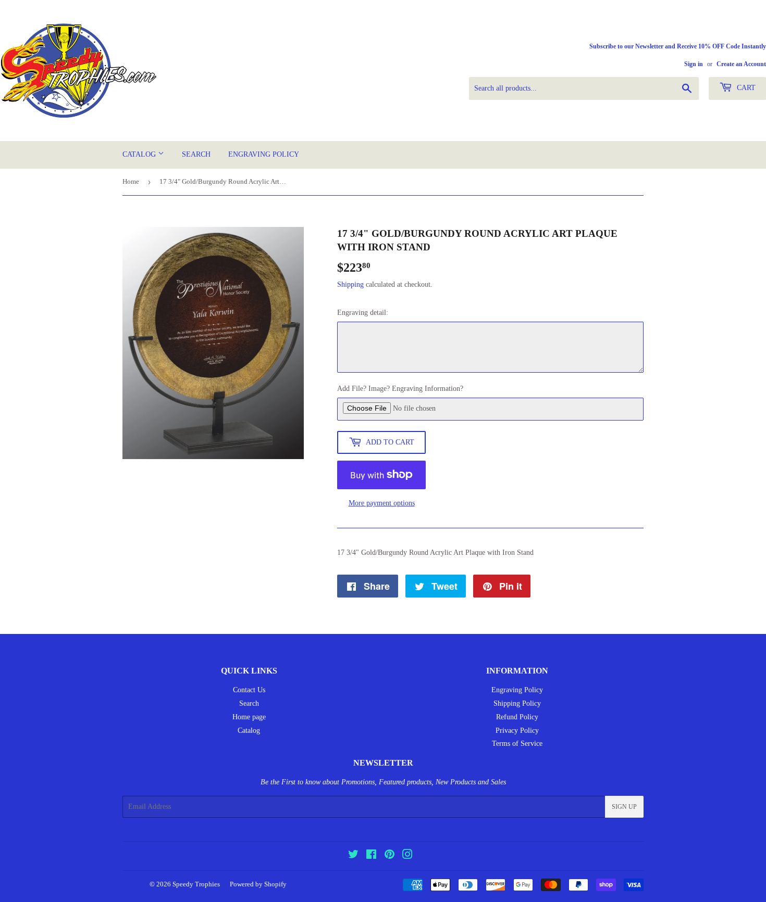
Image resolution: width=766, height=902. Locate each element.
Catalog (140, 154)
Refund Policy (517, 717)
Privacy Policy (517, 730)
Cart (745, 88)
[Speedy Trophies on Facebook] (371, 856)
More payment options (382, 503)
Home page (249, 717)
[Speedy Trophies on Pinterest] (389, 856)
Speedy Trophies (196, 884)
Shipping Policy (517, 703)
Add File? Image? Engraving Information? (400, 388)
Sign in (693, 64)
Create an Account (741, 64)
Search (196, 154)
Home (130, 181)
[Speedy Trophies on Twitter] (353, 856)
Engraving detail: (362, 312)
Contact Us (249, 690)
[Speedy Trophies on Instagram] (407, 856)
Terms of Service (517, 743)
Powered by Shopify (258, 884)
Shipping (350, 284)
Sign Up (624, 806)
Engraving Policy (263, 154)
